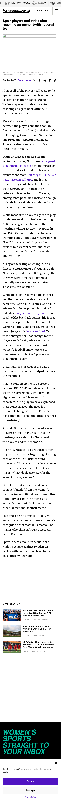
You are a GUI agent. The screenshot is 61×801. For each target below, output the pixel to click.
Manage (30, 790)
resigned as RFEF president (32, 313)
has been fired (35, 331)
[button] (56, 762)
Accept (30, 781)
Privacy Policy (30, 797)
